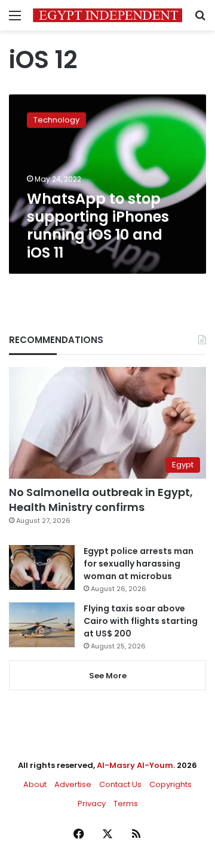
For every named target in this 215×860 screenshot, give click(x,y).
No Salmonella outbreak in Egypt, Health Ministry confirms (101, 500)
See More (108, 675)
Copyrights (170, 784)
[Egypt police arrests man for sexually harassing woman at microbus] (42, 567)
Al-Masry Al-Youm (135, 765)
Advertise (72, 784)
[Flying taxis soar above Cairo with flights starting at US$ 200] (42, 624)
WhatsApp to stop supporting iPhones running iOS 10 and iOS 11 (98, 225)
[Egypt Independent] (107, 15)
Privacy (92, 803)
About (35, 784)
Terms (125, 803)
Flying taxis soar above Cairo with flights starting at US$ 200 (141, 620)
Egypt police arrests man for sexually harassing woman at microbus (139, 563)
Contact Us (120, 784)
